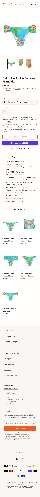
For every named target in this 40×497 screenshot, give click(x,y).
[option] (11, 64)
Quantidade (6, 108)
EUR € (19, 452)
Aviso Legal (6, 482)
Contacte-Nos (9, 336)
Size (3, 98)
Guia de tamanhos (11, 353)
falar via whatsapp (11, 389)
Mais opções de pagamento (20, 148)
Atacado (7, 370)
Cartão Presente (10, 376)
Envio (17, 88)
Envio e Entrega (10, 342)
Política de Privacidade (29, 482)
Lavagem (8, 359)
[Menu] (3, 3)
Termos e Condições (16, 482)
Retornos (8, 347)
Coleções (20, 484)
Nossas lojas (9, 364)
